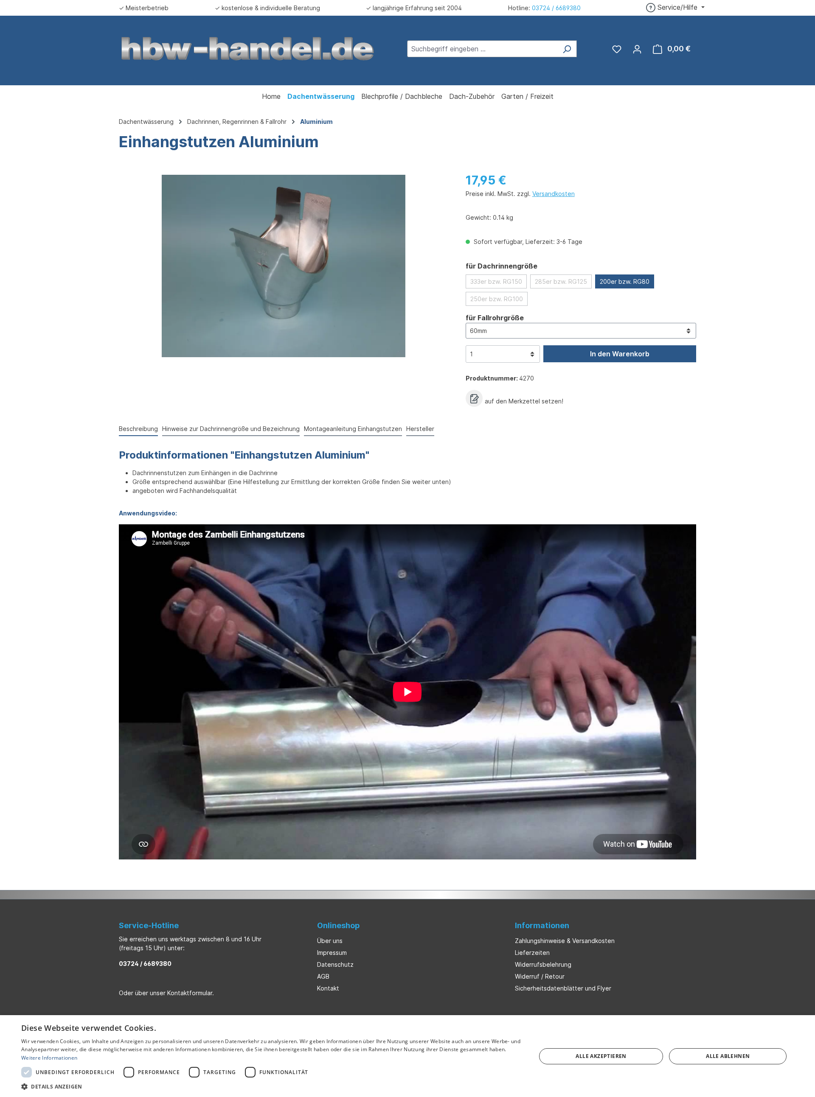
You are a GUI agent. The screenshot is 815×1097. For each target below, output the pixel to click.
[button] (271, 1086)
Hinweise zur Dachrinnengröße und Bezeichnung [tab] (231, 428)
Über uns (330, 940)
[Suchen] (567, 48)
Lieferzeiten (532, 952)
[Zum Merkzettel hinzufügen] (474, 398)
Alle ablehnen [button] (728, 1056)
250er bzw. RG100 (496, 298)
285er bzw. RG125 (561, 281)
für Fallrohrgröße (495, 317)
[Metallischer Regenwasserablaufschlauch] (283, 266)
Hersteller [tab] (420, 428)
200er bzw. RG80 (624, 281)
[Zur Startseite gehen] (248, 48)
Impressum (332, 952)
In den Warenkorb (619, 354)
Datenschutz (335, 964)
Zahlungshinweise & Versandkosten (565, 940)
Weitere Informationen (49, 1057)
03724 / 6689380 (556, 7)
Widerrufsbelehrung (543, 964)
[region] (283, 266)
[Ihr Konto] (637, 48)
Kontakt (328, 988)
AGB (323, 976)
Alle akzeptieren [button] (601, 1056)
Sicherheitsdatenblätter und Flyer (563, 988)
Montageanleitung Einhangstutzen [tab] (353, 428)
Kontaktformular (189, 992)
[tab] (138, 429)
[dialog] (407, 1056)
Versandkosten (553, 193)
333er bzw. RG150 (496, 281)
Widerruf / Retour (540, 976)
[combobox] (482, 48)
